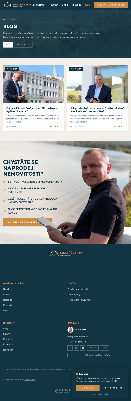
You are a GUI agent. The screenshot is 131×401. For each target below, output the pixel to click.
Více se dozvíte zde (100, 394)
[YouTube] (82, 348)
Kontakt (7, 305)
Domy (6, 333)
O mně (65, 5)
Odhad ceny (73, 294)
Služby (55, 5)
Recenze (76, 5)
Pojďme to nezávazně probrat (27, 222)
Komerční (8, 339)
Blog (88, 5)
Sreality (93, 348)
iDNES (104, 348)
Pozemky (8, 344)
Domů (6, 19)
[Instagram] (76, 348)
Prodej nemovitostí (77, 289)
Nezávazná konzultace (110, 5)
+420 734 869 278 (76, 341)
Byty (5, 328)
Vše (8, 45)
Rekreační (8, 349)
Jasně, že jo (87, 388)
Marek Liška (29, 379)
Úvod (6, 289)
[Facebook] (70, 348)
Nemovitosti (39, 5)
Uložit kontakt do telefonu (99, 355)
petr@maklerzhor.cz (77, 336)
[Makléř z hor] (17, 5)
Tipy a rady (23, 45)
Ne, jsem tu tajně (113, 388)
